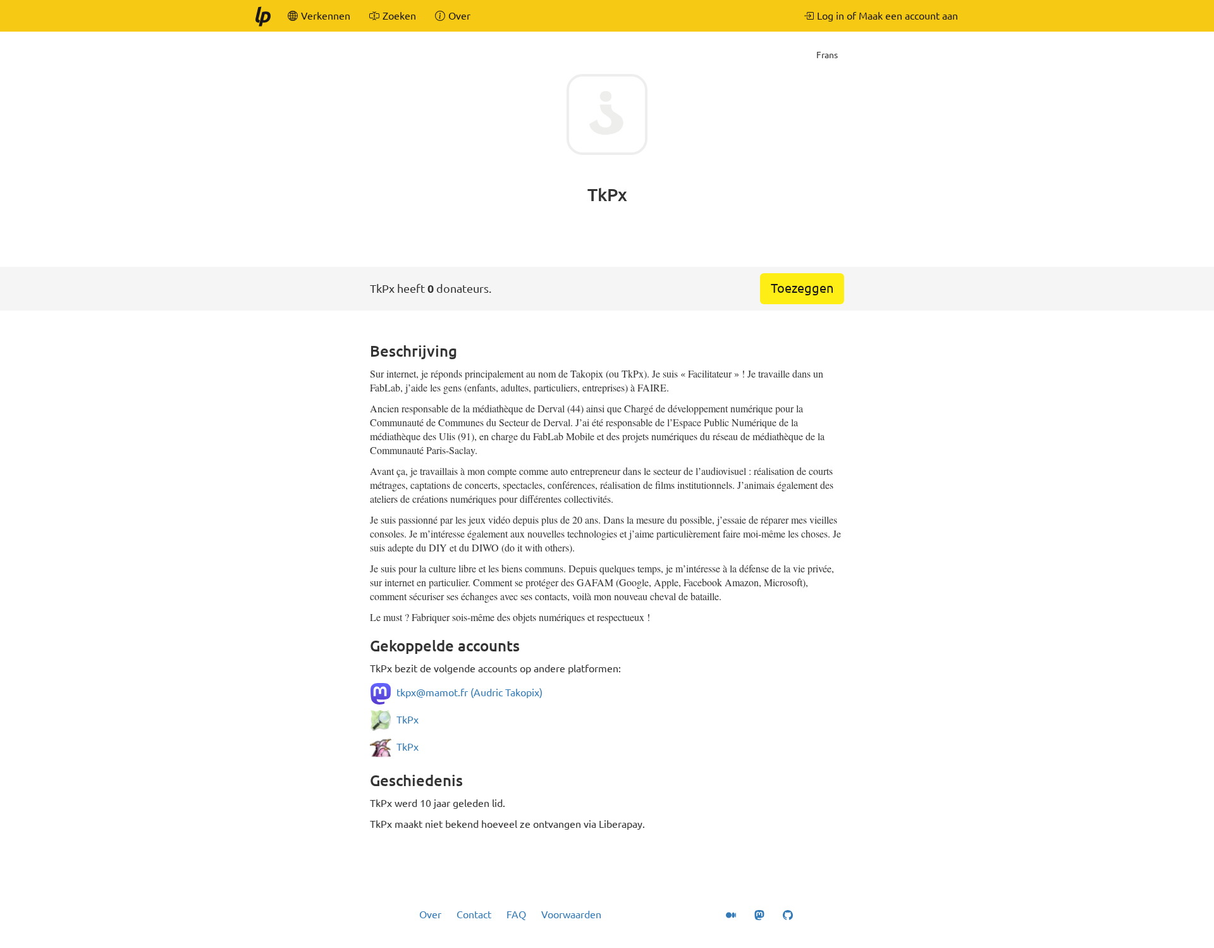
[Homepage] (262, 16)
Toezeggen (802, 288)
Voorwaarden (571, 914)
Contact (474, 914)
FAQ (516, 914)
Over (430, 914)
